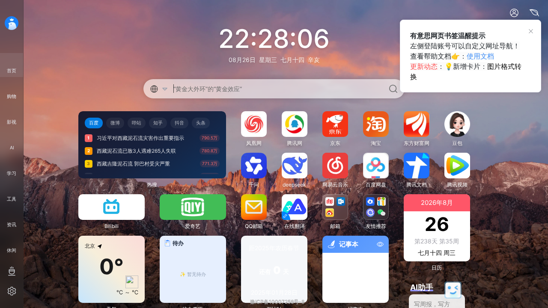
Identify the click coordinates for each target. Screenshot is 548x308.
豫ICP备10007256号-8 (277, 302)
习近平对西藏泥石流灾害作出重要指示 (140, 138)
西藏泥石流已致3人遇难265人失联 (136, 151)
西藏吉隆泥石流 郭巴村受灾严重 (133, 163)
